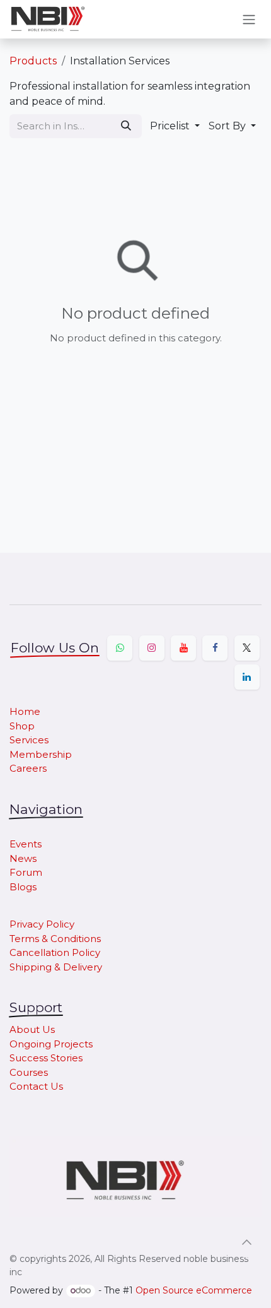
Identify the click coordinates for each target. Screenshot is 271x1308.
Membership (40, 754)
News (23, 858)
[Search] (126, 126)
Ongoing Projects (51, 1044)
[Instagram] (151, 648)
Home (24, 711)
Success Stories (46, 1058)
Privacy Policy (41, 924)
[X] (247, 648)
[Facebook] (215, 648)
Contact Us (36, 1086)
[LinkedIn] (247, 677)
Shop (22, 726)
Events (25, 844)
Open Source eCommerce (194, 1290)
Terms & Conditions (55, 939)
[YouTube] (183, 648)
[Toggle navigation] (249, 19)
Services (29, 740)
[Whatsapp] (119, 648)
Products (33, 61)
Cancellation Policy (54, 952)
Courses (28, 1072)
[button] (174, 126)
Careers (28, 768)
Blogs (23, 887)
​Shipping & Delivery (55, 967)
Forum (25, 872)
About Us (32, 1029)
